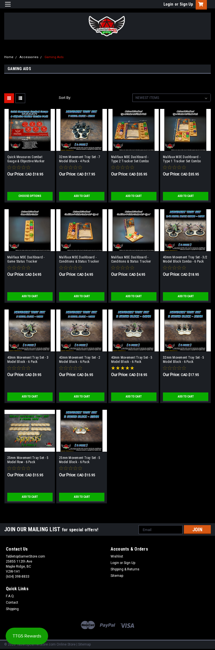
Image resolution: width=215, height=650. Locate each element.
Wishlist (117, 556)
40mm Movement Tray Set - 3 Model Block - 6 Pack (28, 360)
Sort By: (65, 98)
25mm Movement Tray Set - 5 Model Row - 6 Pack (28, 460)
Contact (12, 602)
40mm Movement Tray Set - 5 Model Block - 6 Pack (132, 360)
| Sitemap (83, 644)
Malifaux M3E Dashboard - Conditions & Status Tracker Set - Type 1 (131, 259)
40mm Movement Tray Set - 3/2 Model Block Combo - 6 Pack (185, 259)
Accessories (29, 57)
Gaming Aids (54, 57)
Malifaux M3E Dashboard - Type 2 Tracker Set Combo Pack (130, 159)
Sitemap (117, 576)
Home (8, 57)
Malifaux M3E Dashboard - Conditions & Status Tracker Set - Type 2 (79, 259)
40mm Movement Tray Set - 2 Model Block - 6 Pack (80, 360)
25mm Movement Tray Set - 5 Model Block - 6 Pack (80, 460)
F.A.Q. (10, 596)
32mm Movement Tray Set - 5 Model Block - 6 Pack (183, 360)
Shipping (12, 609)
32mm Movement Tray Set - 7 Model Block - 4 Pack (80, 159)
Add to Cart (82, 195)
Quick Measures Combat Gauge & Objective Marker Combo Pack (26, 159)
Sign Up (186, 4)
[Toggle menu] (7, 7)
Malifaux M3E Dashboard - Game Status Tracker (26, 259)
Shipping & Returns (125, 569)
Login (168, 4)
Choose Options (29, 195)
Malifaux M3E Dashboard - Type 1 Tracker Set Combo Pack (182, 159)
